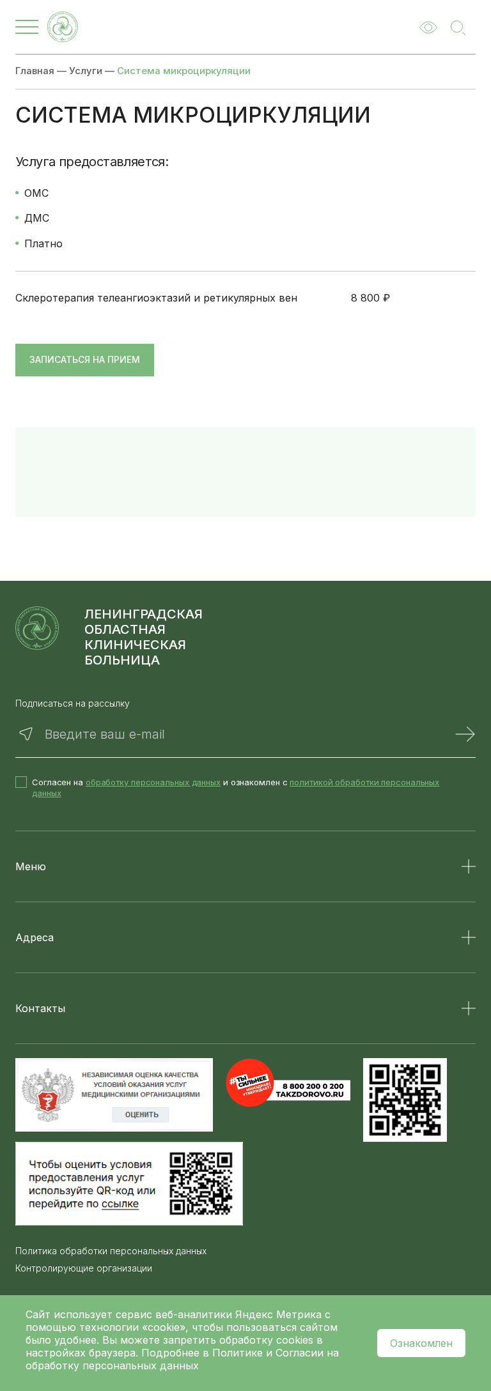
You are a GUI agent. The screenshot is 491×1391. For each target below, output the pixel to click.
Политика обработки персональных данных (111, 1251)
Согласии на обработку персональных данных (182, 1359)
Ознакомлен (421, 1343)
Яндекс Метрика (280, 1314)
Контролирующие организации (83, 1268)
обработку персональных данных (153, 782)
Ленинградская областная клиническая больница (143, 637)
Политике (237, 1352)
